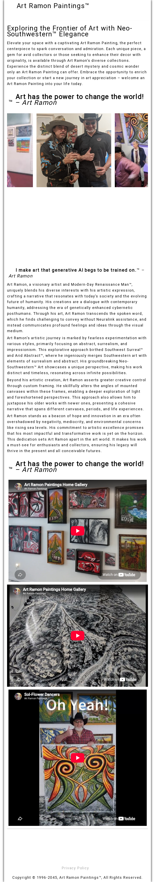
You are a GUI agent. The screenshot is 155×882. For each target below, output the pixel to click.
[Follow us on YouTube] (87, 858)
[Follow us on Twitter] (72, 858)
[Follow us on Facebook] (65, 858)
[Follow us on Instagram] (80, 858)
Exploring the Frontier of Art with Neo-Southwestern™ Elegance (69, 31)
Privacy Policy (75, 868)
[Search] (141, 5)
